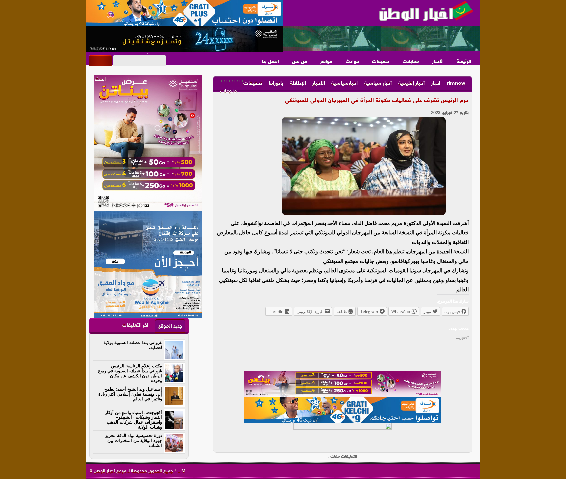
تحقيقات (380, 61)
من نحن (299, 61)
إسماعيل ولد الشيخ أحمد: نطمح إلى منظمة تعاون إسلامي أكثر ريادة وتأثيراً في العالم (130, 394)
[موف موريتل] (184, 13)
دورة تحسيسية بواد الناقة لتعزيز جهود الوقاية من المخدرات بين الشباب (133, 440)
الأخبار (437, 61)
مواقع (326, 61)
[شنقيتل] (184, 39)
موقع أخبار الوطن (109, 471)
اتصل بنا (270, 61)
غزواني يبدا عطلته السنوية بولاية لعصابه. (133, 345)
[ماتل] (342, 436)
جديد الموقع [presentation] (170, 326)
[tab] (170, 326)
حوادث (352, 61)
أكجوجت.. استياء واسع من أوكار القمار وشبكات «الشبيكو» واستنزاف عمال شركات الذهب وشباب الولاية (133, 420)
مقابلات (411, 61)
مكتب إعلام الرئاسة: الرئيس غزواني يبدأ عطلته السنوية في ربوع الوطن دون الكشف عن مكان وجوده (130, 373)
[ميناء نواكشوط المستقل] (381, 38)
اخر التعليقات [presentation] (135, 325)
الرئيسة (464, 61)
